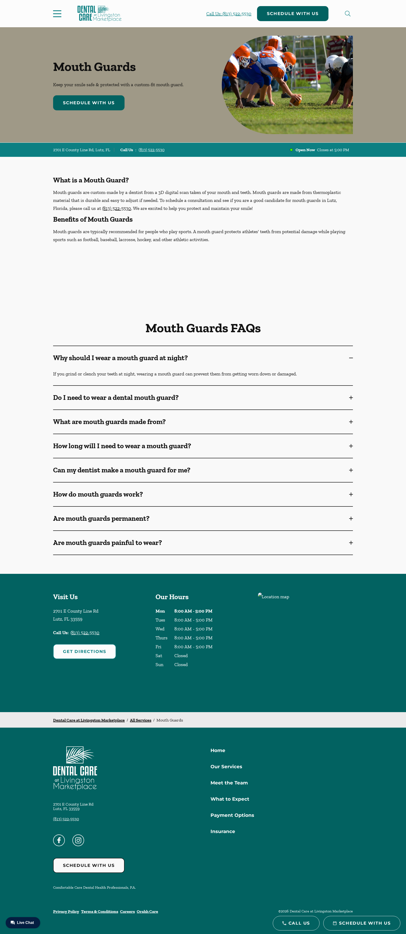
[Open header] (58, 13)
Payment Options (232, 815)
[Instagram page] (78, 840)
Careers (127, 911)
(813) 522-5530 (151, 149)
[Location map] (305, 643)
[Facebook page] (59, 840)
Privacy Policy (66, 911)
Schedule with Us (293, 13)
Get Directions (84, 651)
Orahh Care (147, 911)
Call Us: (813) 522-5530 (228, 13)
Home (218, 750)
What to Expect (230, 799)
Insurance (223, 831)
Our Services (226, 766)
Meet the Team (229, 783)
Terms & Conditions (99, 911)
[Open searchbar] (348, 13)
